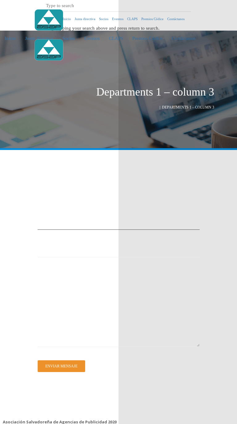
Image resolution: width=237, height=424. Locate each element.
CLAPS (116, 38)
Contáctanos (176, 19)
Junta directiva (85, 19)
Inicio (10, 38)
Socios (68, 38)
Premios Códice (152, 19)
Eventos (92, 38)
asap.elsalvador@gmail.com (27, 397)
